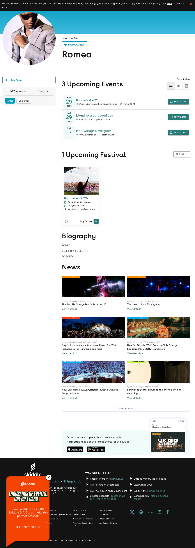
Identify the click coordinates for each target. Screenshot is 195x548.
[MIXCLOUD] (150, 512)
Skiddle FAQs (103, 514)
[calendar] (186, 86)
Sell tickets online (105, 510)
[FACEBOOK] (167, 512)
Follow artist (76, 44)
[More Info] (66, 221)
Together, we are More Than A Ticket (107, 497)
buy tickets (180, 101)
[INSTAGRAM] (159, 512)
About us (52, 510)
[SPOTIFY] (141, 512)
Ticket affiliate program (83, 519)
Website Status (79, 510)
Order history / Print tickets (59, 514)
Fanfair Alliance (156, 490)
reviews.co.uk (116, 478)
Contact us (53, 519)
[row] (178, 86)
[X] (132, 512)
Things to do (73, 481)
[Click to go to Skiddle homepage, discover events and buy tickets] (33, 470)
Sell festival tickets (106, 519)
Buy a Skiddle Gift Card (107, 523)
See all (180, 154)
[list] (171, 86)
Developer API (79, 514)
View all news (126, 408)
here (169, 3)
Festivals (53, 481)
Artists (74, 38)
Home (64, 38)
